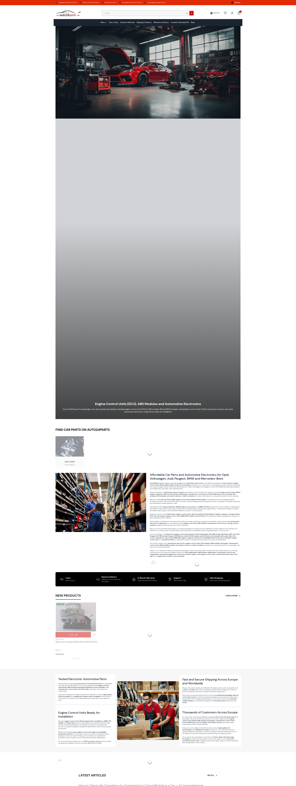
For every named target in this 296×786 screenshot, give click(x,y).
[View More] (70, 451)
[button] (191, 13)
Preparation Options (94, 741)
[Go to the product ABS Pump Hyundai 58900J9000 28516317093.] (76, 616)
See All (210, 775)
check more (231, 595)
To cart (71, 635)
